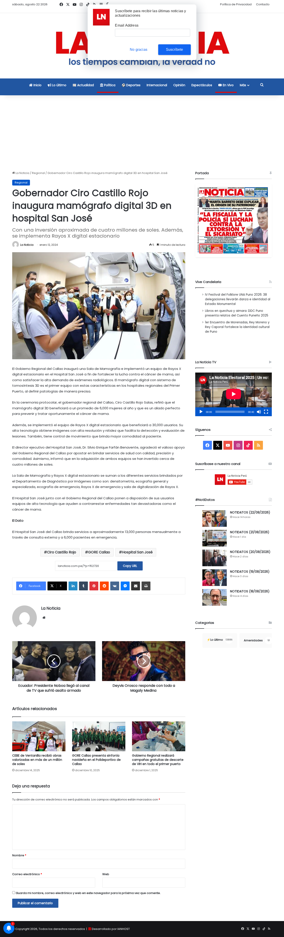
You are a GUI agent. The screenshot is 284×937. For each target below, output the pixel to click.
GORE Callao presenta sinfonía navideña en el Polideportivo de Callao (96, 759)
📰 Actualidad (83, 85)
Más (243, 85)
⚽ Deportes (131, 85)
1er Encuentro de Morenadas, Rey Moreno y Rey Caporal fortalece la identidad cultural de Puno (237, 327)
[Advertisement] (142, 133)
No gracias (138, 49)
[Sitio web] (44, 617)
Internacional (157, 85)
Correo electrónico (27, 874)
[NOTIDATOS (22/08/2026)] (214, 518)
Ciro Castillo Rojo (61, 552)
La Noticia (22, 173)
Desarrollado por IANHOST (111, 929)
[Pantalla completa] (266, 412)
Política (109, 85)
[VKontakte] (114, 586)
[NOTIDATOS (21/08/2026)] (214, 538)
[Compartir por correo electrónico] (135, 586)
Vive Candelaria (208, 281)
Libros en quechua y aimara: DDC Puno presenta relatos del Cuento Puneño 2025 (236, 313)
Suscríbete (174, 49)
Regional (38, 173)
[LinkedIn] (73, 586)
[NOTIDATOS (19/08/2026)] (214, 577)
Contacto (263, 4)
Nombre (19, 855)
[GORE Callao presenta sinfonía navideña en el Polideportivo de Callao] (98, 736)
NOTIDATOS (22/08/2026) (250, 512)
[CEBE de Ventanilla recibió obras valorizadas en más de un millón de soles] (38, 736)
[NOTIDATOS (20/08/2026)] (214, 558)
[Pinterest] (93, 586)
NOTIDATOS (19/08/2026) (250, 571)
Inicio (37, 85)
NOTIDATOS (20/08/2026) (250, 552)
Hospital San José (137, 552)
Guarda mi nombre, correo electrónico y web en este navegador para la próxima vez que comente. (88, 893)
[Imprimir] (146, 586)
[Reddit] (104, 586)
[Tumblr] (83, 586)
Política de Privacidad (236, 4)
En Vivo (228, 85)
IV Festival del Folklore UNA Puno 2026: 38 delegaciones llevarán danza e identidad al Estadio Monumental (237, 299)
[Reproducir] (201, 412)
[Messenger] (125, 586)
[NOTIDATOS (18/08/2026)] (214, 597)
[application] (233, 394)
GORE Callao (99, 552)
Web (105, 874)
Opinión (179, 85)
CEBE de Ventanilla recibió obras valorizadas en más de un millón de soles (37, 759)
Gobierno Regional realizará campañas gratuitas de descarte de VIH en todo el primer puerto (157, 759)
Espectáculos (201, 85)
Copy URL (130, 566)
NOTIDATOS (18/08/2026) (250, 591)
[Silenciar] (259, 412)
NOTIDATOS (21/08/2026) (249, 532)
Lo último (58, 85)
